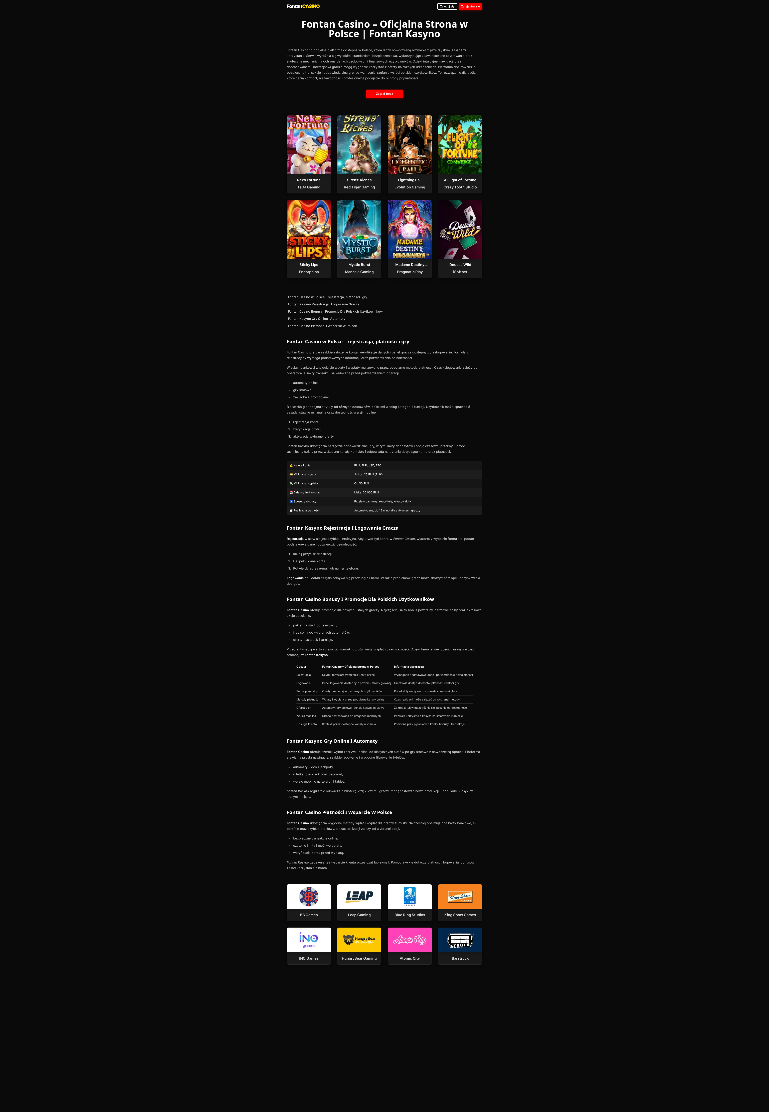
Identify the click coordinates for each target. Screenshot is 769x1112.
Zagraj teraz (384, 93)
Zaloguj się (447, 6)
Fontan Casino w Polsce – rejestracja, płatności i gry (327, 297)
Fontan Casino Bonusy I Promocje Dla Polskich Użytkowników (335, 311)
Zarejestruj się (470, 6)
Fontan (303, 6)
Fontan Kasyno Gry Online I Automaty (316, 319)
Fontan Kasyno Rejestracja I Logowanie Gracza (323, 304)
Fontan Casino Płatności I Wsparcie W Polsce (322, 326)
